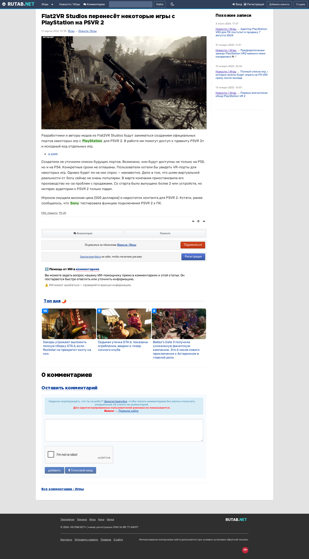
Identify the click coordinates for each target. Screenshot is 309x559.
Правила (106, 539)
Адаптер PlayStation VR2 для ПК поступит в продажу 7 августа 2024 (241, 32)
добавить (54, 470)
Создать (300, 4)
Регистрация (193, 256)
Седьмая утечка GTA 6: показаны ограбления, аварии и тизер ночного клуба (123, 346)
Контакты (66, 539)
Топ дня (52, 301)
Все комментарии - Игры (62, 489)
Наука (110, 519)
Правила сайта (128, 410)
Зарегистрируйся (115, 401)
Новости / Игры (69, 4)
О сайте (118, 539)
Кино (101, 519)
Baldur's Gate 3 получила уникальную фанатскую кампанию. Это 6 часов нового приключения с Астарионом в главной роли (176, 349)
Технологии (67, 519)
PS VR (62, 213)
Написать (165, 233)
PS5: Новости (49, 213)
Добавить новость (279, 4)
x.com (53, 154)
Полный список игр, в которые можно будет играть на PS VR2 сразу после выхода (242, 75)
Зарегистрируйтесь (90, 256)
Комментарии (95, 4)
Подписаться (193, 244)
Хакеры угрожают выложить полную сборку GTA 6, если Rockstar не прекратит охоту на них (67, 348)
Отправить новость (86, 539)
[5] (179, 323)
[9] (124, 323)
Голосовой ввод (81, 470)
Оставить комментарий (69, 388)
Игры (45, 4)
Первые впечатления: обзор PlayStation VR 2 (242, 94)
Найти (159, 4)
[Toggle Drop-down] (53, 5)
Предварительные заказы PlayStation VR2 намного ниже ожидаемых (241, 53)
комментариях (87, 269)
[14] (69, 323)
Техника (82, 519)
